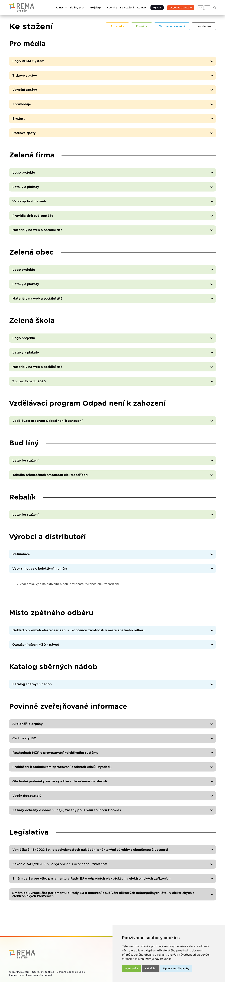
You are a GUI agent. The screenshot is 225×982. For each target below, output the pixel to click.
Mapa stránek (17, 975)
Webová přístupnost (40, 975)
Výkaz (157, 7)
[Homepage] (21, 10)
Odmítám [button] (150, 968)
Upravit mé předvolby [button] (176, 968)
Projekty (141, 26)
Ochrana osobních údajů (70, 972)
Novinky (112, 7)
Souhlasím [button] (131, 968)
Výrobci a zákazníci (172, 26)
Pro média (117, 26)
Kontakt (142, 7)
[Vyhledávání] (214, 8)
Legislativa (204, 26)
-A (207, 7)
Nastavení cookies (43, 972)
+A (200, 7)
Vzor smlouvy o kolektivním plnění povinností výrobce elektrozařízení (69, 584)
